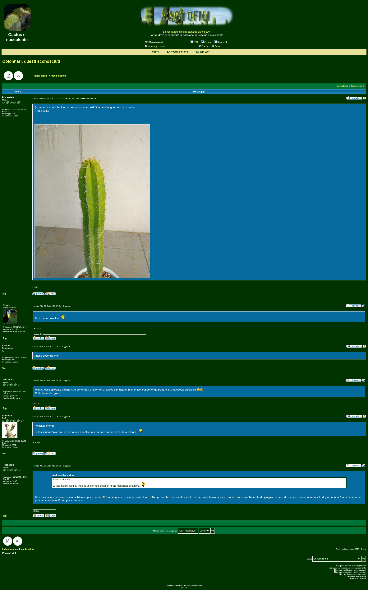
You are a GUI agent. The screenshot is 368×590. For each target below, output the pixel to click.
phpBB (178, 585)
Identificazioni (58, 75)
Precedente (342, 86)
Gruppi (207, 42)
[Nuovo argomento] (8, 75)
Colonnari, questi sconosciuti (31, 61)
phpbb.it (184, 587)
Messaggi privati (156, 46)
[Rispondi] (18, 75)
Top (4, 294)
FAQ (195, 42)
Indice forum (41, 75)
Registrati (222, 42)
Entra (217, 46)
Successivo (357, 86)
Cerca (205, 46)
